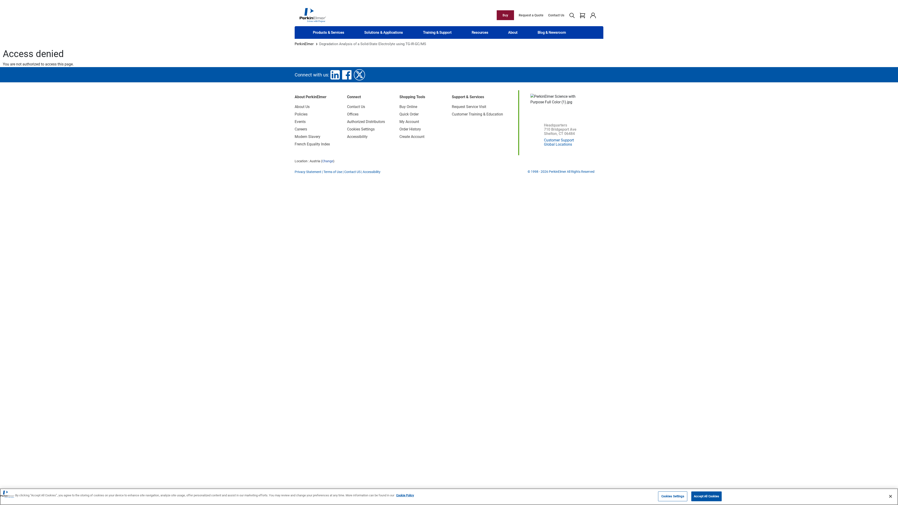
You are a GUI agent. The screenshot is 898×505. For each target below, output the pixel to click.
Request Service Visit (469, 107)
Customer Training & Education (477, 114)
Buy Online (408, 107)
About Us (302, 107)
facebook (346, 74)
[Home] (312, 15)
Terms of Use (332, 172)
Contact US (352, 172)
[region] (449, 496)
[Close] (890, 496)
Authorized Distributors (366, 121)
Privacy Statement (308, 172)
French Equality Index (312, 144)
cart (582, 15)
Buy (505, 15)
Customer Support (559, 140)
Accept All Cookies (706, 496)
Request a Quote (531, 15)
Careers (301, 129)
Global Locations (558, 144)
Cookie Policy (405, 495)
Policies (301, 114)
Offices (352, 114)
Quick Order (409, 114)
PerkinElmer (304, 44)
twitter (359, 74)
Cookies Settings (672, 496)
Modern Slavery (307, 136)
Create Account (411, 136)
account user (593, 15)
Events (300, 121)
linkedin (335, 74)
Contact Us (556, 15)
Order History (410, 129)
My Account (409, 121)
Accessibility (357, 136)
